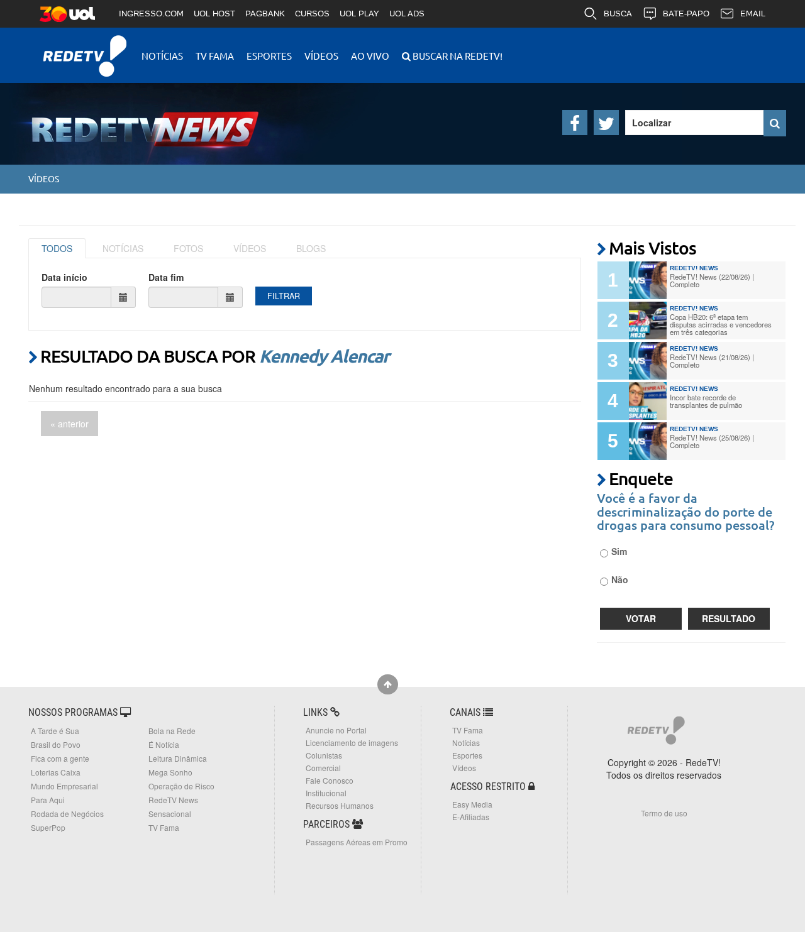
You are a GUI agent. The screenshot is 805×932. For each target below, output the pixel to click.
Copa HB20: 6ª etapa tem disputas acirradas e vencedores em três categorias (721, 324)
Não (619, 579)
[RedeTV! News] (126, 119)
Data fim (166, 277)
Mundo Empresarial (64, 786)
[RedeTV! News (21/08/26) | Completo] (648, 361)
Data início (64, 277)
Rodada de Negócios (67, 813)
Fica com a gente (60, 758)
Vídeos (321, 56)
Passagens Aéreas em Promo (357, 841)
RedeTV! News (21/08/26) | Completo (712, 360)
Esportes (269, 56)
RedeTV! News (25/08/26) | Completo (712, 441)
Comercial (323, 767)
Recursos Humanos (340, 805)
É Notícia (163, 744)
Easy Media (472, 804)
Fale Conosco (329, 780)
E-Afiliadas (470, 816)
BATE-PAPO (686, 13)
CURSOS (312, 13)
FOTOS (188, 248)
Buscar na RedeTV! (456, 56)
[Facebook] (574, 122)
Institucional (326, 792)
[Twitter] (606, 122)
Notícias (162, 56)
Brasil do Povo (55, 744)
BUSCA (618, 13)
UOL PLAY (359, 13)
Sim (619, 551)
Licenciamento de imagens (352, 742)
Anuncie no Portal (336, 730)
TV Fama (215, 56)
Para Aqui (48, 799)
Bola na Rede (172, 730)
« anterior (69, 423)
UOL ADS (407, 13)
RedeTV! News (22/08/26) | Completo (712, 280)
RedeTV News (173, 799)
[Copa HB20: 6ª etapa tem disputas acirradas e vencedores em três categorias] (648, 320)
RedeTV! (85, 47)
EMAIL (752, 13)
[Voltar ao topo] (387, 684)
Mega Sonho (170, 772)
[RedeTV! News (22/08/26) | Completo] (648, 280)
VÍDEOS (249, 248)
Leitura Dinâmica (177, 758)
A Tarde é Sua (55, 730)
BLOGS (311, 248)
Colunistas (324, 755)
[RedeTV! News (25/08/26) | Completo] (648, 441)
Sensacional (169, 813)
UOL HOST (214, 13)
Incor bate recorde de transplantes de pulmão (706, 400)
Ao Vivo (370, 56)
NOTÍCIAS (123, 248)
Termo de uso (664, 813)
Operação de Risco (181, 786)
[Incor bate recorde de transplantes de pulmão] (648, 401)
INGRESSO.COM (151, 13)
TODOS (57, 248)
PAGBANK (265, 13)
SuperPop (48, 827)
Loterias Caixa (55, 772)
